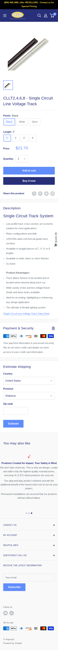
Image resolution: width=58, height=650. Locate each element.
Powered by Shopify (12, 643)
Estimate (13, 423)
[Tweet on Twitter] (46, 193)
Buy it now (29, 180)
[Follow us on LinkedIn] (11, 613)
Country (7, 373)
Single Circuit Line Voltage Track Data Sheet (26, 313)
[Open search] (39, 15)
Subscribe (14, 587)
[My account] (45, 15)
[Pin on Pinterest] (40, 193)
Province (8, 388)
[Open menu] (4, 15)
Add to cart (29, 170)
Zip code (8, 403)
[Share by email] (52, 193)
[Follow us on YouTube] (5, 613)
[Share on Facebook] (34, 193)
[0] (52, 15)
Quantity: (8, 158)
